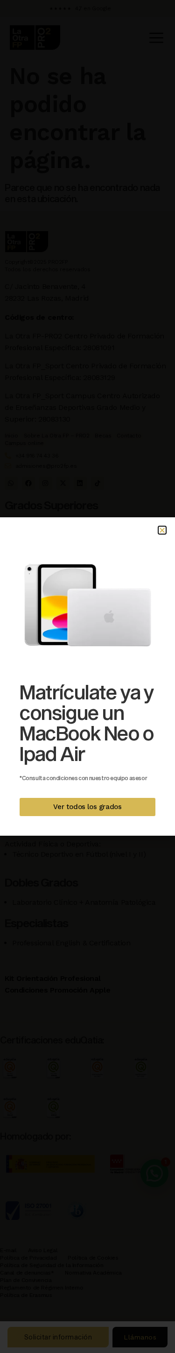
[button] (162, 530)
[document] (87, 676)
